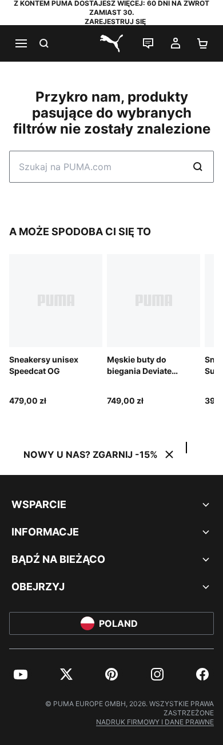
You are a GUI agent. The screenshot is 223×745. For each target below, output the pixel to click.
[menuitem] (20, 674)
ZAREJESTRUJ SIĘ (115, 21)
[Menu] (20, 43)
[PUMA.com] (111, 43)
